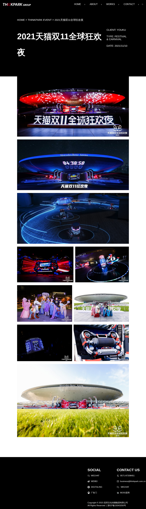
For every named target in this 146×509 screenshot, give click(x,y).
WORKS (110, 4)
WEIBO (94, 481)
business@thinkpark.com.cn (133, 481)
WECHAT (95, 475)
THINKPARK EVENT (40, 19)
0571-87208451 (127, 475)
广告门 (94, 492)
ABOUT (94, 4)
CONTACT (129, 4)
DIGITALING (96, 487)
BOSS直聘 (125, 492)
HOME (77, 4)
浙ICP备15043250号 (117, 505)
